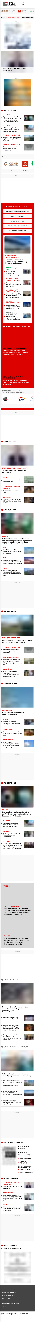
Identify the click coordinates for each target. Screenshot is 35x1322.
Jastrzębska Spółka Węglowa (15, 468)
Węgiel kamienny (11, 906)
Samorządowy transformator (17, 211)
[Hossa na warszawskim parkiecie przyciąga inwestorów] (29, 147)
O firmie (11, 170)
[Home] (9, 4)
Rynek (5, 719)
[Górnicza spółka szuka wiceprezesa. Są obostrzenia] (29, 1018)
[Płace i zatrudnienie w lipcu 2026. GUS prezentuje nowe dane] (29, 732)
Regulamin (6, 1298)
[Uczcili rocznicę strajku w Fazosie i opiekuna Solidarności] (29, 834)
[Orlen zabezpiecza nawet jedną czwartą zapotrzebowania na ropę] (17, 1060)
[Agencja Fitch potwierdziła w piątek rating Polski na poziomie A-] (29, 138)
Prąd (5, 548)
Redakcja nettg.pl (8, 1295)
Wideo (7, 936)
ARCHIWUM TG (25, 1159)
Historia (6, 831)
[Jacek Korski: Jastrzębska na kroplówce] (17, 455)
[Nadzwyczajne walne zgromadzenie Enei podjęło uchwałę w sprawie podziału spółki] (29, 571)
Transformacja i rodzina (17, 226)
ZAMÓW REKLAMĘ (23, 1162)
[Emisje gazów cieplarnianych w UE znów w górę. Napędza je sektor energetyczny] (29, 743)
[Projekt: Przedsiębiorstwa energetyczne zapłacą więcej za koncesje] (29, 550)
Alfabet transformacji (17, 231)
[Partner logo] (11, 164)
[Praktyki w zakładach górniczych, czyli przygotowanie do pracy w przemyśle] (29, 1037)
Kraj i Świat (8, 669)
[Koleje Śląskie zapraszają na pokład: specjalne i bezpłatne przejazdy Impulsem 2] (27, 315)
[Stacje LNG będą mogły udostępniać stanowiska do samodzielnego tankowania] (29, 560)
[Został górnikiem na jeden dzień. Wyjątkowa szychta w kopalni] (29, 500)
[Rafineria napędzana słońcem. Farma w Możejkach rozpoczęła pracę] (29, 1093)
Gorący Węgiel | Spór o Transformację (13, 377)
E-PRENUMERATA (26, 1172)
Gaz (4, 558)
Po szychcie (8, 1193)
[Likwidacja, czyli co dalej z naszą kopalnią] (29, 479)
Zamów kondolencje (12, 1248)
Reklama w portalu (9, 1293)
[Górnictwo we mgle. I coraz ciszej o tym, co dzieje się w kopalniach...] (29, 1207)
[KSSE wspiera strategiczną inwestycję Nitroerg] (27, 271)
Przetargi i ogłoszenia (10, 1303)
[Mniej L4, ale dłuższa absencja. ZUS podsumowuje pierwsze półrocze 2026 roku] (29, 673)
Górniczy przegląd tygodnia (15, 348)
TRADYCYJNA (25, 1170)
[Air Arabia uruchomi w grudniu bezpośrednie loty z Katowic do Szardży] (17, 245)
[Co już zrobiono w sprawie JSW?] (29, 489)
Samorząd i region (11, 657)
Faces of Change (17, 221)
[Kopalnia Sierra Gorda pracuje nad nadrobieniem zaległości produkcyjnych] (17, 993)
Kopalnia (6, 478)
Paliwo (5, 536)
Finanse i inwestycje (11, 135)
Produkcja (7, 710)
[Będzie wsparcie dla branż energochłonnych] (17, 697)
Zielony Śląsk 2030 (17, 216)
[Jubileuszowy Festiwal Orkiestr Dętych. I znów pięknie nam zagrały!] (29, 128)
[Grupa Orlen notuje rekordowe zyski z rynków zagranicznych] (29, 1102)
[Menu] (31, 4)
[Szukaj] (23, 4)
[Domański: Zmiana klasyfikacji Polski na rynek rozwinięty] (29, 722)
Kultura (6, 114)
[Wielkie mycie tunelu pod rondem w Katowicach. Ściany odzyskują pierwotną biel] (29, 661)
